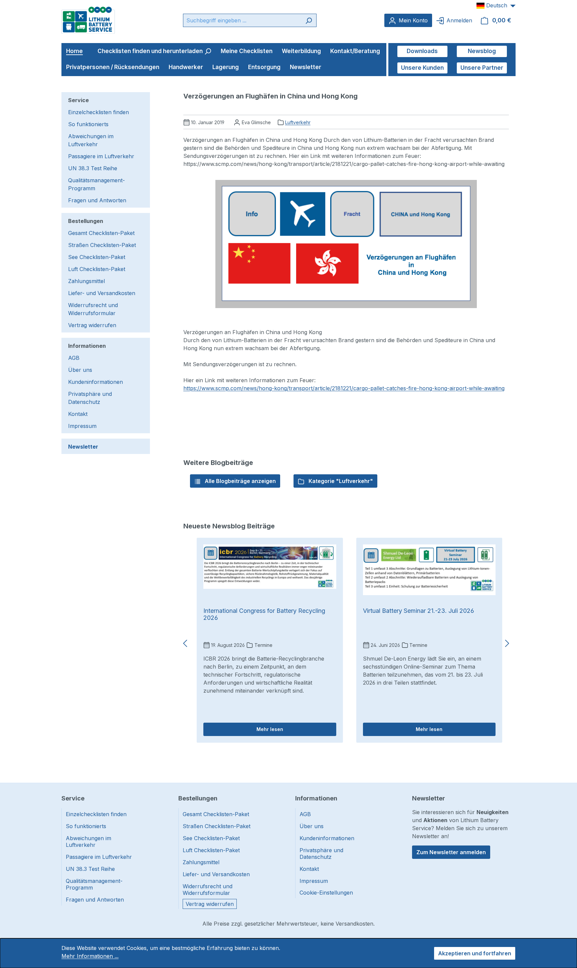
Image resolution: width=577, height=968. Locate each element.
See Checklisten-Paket (96, 257)
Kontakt (77, 414)
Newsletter (83, 446)
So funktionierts (88, 124)
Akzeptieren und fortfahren (474, 953)
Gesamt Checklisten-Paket (101, 233)
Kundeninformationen (95, 382)
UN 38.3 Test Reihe (92, 168)
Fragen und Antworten (97, 200)
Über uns (80, 370)
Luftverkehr (298, 122)
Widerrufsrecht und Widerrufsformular (93, 309)
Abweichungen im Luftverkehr (91, 140)
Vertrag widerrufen (92, 325)
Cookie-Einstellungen (326, 892)
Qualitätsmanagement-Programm (96, 184)
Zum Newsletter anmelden (451, 852)
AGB (73, 357)
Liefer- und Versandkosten (101, 293)
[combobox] (242, 20)
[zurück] (185, 643)
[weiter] (507, 643)
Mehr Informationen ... (90, 956)
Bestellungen (85, 221)
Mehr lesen (269, 729)
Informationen (87, 345)
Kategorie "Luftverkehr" (340, 481)
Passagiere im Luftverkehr (101, 156)
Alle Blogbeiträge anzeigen (239, 481)
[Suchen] (309, 20)
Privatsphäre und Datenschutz (90, 398)
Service (78, 100)
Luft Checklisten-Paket (96, 269)
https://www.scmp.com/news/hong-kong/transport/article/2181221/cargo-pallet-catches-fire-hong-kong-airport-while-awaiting (344, 388)
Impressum (82, 426)
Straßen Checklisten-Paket (102, 245)
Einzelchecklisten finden (98, 112)
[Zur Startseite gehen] (88, 19)
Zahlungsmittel (86, 281)
